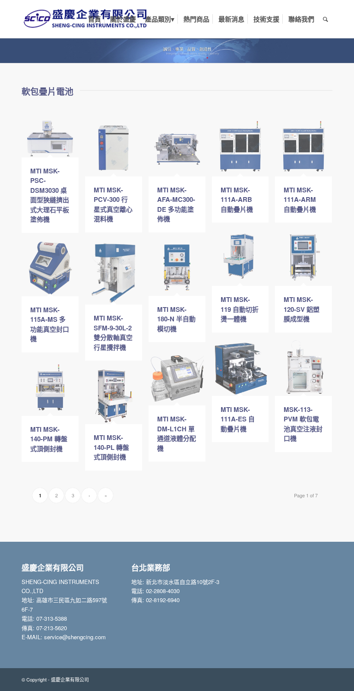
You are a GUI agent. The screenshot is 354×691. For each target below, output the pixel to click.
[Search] (325, 19)
